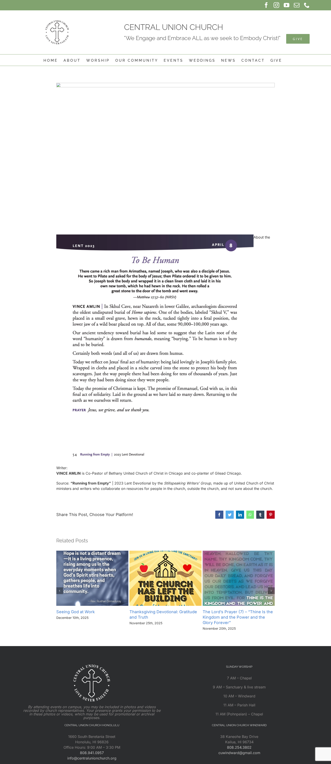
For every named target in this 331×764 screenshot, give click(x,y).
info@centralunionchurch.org (91, 758)
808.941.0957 (92, 752)
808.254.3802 (239, 747)
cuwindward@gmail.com (239, 752)
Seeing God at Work (75, 611)
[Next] (271, 590)
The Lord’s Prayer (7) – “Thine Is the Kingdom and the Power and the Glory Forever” (238, 617)
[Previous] (59, 590)
